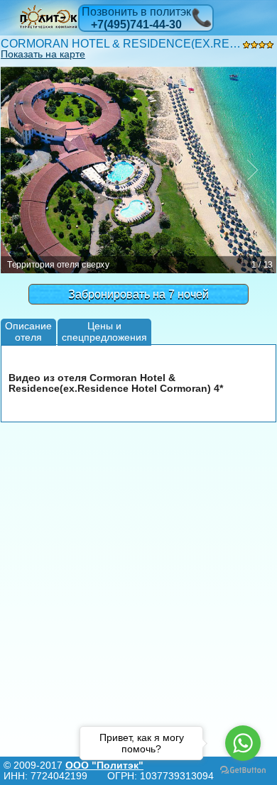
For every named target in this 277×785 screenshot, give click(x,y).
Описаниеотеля (28, 331)
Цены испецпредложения (104, 331)
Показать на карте (43, 54)
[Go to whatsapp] (243, 743)
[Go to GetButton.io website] (243, 770)
